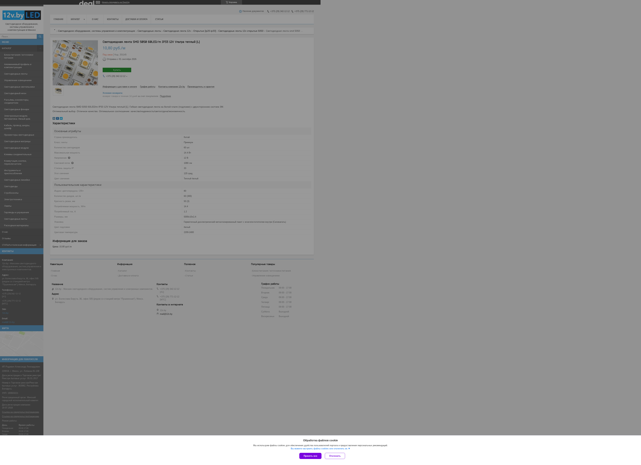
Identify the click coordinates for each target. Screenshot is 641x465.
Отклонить (335, 456)
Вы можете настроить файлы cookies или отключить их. (319, 448)
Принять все (310, 456)
